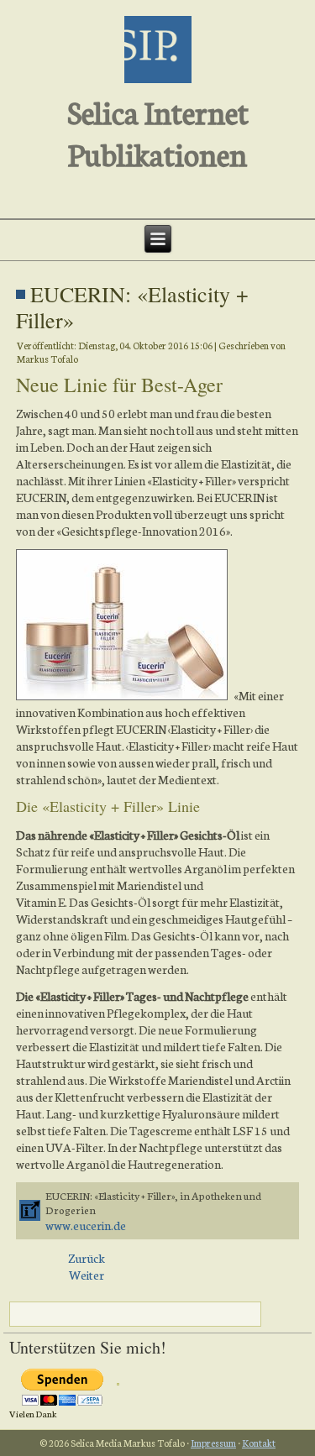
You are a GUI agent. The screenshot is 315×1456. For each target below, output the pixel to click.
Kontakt (259, 1442)
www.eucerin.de (85, 1225)
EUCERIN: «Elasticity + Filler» (132, 307)
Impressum (213, 1442)
